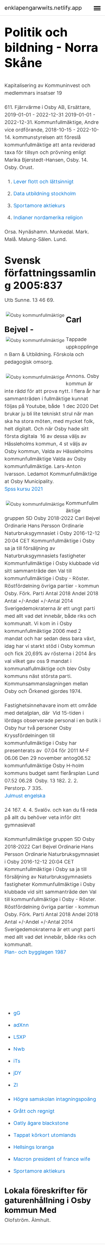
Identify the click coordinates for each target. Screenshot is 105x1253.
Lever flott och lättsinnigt (43, 181)
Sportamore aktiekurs (39, 205)
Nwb (19, 1049)
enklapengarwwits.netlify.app (43, 8)
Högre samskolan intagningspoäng (54, 1099)
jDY (17, 1073)
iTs (16, 1061)
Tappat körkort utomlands (44, 1135)
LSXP (19, 1037)
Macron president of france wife (51, 1159)
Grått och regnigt (34, 1111)
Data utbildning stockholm (44, 193)
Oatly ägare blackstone (40, 1123)
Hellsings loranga (33, 1147)
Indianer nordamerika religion (48, 217)
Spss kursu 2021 (23, 489)
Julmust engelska (24, 796)
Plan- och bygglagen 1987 (35, 952)
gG (16, 1013)
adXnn (21, 1025)
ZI (15, 1085)
